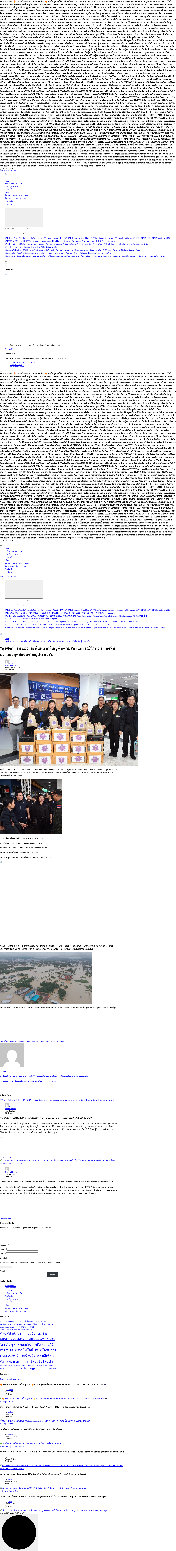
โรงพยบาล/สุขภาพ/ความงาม (17, 195)
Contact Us (9, 349)
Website (3, 1258)
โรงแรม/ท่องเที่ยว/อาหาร (15, 198)
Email (3, 1254)
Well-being (52, 1369)
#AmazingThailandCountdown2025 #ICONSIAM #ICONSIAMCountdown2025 (139, 238)
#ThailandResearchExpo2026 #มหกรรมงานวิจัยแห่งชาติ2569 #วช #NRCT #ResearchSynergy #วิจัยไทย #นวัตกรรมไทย (28, 1325)
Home (7, 181)
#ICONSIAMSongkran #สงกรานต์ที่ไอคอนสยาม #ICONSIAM (23, 1321)
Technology (27, 1368)
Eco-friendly (26, 1365)
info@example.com (17, 367)
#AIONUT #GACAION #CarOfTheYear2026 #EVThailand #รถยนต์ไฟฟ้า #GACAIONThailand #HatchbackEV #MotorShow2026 (56, 238)
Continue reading (6, 1158)
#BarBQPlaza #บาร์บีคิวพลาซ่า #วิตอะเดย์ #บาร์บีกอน (143, 256)
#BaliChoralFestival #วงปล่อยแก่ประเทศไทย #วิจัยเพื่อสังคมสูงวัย (31, 247)
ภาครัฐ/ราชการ (11, 187)
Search (2, 1271)
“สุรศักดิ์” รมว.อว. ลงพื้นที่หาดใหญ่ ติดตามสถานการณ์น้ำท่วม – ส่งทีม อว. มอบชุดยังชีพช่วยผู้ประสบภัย (47, 641)
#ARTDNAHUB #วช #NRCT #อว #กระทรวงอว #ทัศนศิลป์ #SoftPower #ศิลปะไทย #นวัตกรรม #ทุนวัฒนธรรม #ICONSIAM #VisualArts (60, 241)
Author (11, 663)
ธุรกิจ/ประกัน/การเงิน (13, 184)
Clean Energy (16, 1365)
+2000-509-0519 (16, 365)
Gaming (34, 1365)
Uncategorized (10, 1288)
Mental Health (49, 1365)
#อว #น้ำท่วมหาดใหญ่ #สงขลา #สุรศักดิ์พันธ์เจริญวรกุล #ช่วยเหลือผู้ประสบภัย (32, 1042)
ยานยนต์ (8, 189)
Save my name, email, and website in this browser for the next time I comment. (32, 1263)
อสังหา (8, 192)
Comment (4, 1245)
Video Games (42, 1369)
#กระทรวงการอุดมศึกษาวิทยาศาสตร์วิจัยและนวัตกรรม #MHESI (18, 1329)
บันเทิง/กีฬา (9, 201)
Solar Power (3, 1369)
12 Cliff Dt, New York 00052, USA (23, 362)
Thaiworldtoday (11, 665)
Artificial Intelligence (6, 1365)
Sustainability (13, 1369)
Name (3, 1249)
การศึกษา (9, 204)
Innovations (40, 1365)
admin (10, 1457)
